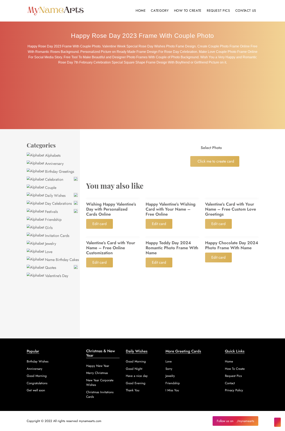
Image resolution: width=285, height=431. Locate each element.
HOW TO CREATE (188, 10)
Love (48, 251)
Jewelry (50, 243)
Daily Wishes (55, 195)
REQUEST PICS (218, 10)
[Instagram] (277, 422)
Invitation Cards (56, 235)
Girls (48, 227)
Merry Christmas (97, 373)
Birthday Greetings (59, 171)
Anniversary (54, 163)
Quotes (50, 267)
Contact (230, 383)
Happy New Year (97, 366)
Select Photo (211, 147)
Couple (50, 187)
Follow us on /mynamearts (235, 421)
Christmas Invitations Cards (99, 394)
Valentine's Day (56, 275)
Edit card (99, 223)
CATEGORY (160, 10)
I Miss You (172, 390)
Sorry (168, 368)
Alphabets (52, 155)
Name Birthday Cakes (61, 259)
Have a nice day (137, 376)
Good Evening (135, 383)
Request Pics (233, 376)
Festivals (51, 211)
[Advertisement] (142, 98)
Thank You (132, 390)
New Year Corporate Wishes (99, 382)
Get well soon (36, 390)
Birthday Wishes (37, 361)
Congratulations (37, 383)
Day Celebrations (58, 203)
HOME (141, 10)
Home (229, 361)
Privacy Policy (234, 390)
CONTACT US (245, 10)
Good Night (134, 368)
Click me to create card (216, 161)
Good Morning (37, 376)
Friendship (53, 219)
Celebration (53, 179)
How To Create (235, 368)
